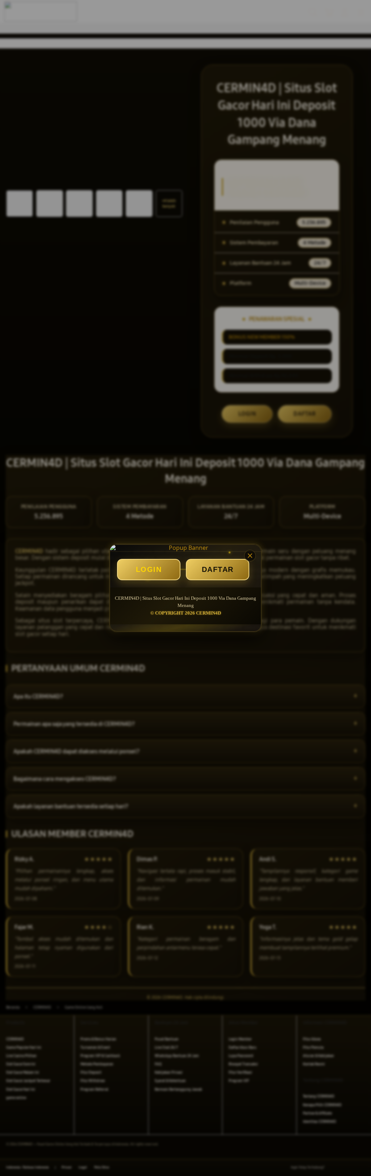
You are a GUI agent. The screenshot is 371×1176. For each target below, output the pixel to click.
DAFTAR (218, 569)
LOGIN (149, 569)
